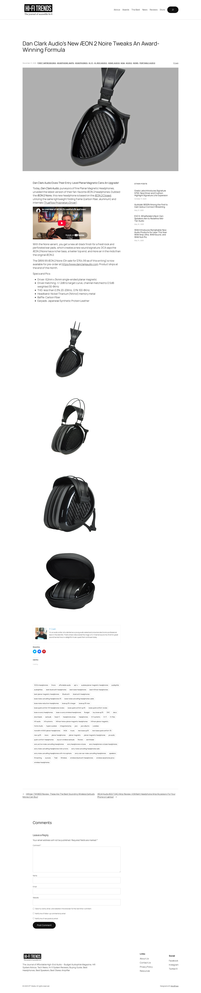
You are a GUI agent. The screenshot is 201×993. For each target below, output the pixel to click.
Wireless (64, 758)
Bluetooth (66, 694)
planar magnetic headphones (94, 735)
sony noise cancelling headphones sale (85, 749)
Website (36, 897)
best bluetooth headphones (56, 689)
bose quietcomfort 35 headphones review (49, 708)
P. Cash (175, 63)
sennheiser (90, 739)
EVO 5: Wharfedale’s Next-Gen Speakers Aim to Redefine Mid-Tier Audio (149, 218)
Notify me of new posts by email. (46, 918)
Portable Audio (147, 63)
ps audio (112, 735)
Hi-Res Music (100, 63)
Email (35, 886)
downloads (38, 717)
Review (80, 739)
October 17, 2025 (140, 199)
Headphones (81, 63)
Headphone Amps (65, 63)
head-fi (57, 717)
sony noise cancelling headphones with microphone (53, 753)
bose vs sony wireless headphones (68, 712)
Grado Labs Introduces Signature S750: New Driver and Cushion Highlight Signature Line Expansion (151, 193)
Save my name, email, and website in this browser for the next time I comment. (63, 909)
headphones (83, 717)
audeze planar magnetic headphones (94, 685)
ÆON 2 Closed (103, 195)
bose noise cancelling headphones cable (79, 699)
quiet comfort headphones (44, 739)
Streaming (38, 758)
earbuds (48, 717)
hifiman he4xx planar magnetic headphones (72, 721)
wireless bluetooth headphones (81, 758)
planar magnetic (75, 735)
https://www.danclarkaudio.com (80, 264)
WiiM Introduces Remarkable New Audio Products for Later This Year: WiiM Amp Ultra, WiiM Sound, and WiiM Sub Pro (150, 233)
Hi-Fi (91, 63)
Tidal (55, 758)
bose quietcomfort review (98, 708)
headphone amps (69, 717)
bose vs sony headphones (43, 712)
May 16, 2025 (139, 224)
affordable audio (65, 685)
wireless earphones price (105, 758)
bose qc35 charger (69, 703)
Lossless (96, 726)
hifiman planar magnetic (99, 721)
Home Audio (114, 63)
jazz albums (85, 726)
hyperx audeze (51, 726)
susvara (48, 758)
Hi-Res (112, 717)
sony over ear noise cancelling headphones (90, 753)
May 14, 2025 (139, 240)
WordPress (174, 986)
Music (129, 63)
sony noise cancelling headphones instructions (51, 749)
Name (35, 875)
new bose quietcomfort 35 (101, 730)
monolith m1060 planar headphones (47, 730)
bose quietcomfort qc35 (76, 708)
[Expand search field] (172, 9)
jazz (76, 726)
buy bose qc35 (98, 712)
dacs (115, 712)
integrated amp (65, 726)
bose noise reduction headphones (46, 703)
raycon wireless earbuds (66, 739)
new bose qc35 (83, 730)
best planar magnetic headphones (46, 694)
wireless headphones (41, 762)
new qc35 (37, 735)
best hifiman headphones (98, 689)
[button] (100, 119)
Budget (87, 712)
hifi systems (48, 721)
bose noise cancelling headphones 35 (47, 699)
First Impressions (47, 63)
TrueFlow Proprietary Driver (60, 202)
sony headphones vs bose (76, 744)
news (46, 735)
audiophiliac (38, 689)
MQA (123, 63)
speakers (112, 753)
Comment (37, 845)
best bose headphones (78, 689)
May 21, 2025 (139, 210)
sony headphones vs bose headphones (103, 744)
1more (53, 685)
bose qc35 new (84, 703)
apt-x (76, 685)
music (72, 730)
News (135, 63)
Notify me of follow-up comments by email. (50, 913)
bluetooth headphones (81, 694)
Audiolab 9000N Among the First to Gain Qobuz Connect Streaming (151, 205)
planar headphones (59, 735)
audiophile (115, 685)
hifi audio (37, 721)
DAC (108, 712)
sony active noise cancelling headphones (49, 744)
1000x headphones (41, 685)
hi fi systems (95, 717)
